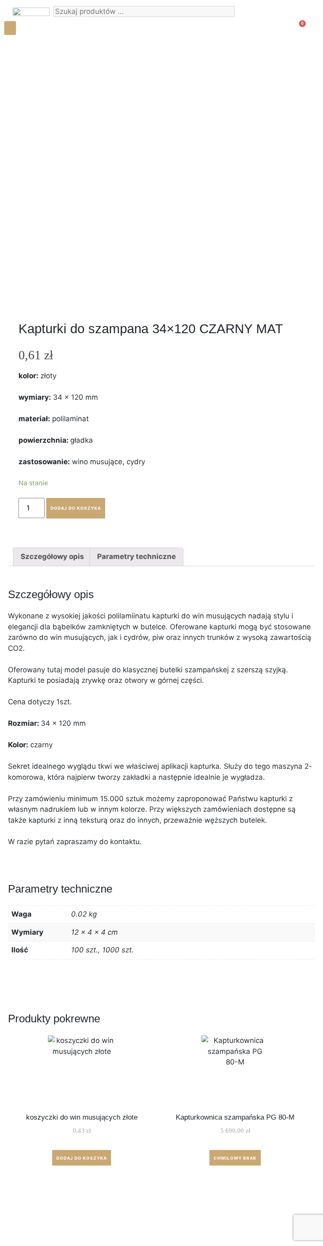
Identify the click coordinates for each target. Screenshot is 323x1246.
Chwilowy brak (235, 1157)
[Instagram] (21, 53)
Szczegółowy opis (52, 556)
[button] (10, 28)
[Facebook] (21, 66)
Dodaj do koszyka (75, 508)
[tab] (52, 557)
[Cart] (297, 30)
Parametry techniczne (136, 556)
